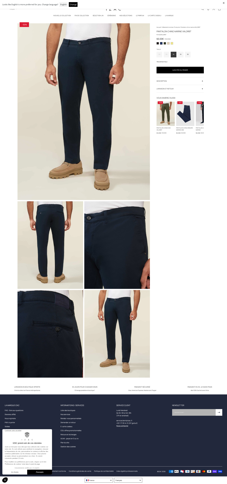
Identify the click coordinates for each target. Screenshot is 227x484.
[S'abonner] (219, 412)
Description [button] (162, 81)
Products (177, 27)
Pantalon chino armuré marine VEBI (184, 129)
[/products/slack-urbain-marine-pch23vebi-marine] (185, 114)
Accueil (159, 27)
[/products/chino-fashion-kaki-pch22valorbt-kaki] (166, 114)
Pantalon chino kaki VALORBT (164, 129)
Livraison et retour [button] (165, 89)
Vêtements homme (167, 27)
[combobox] (99, 480)
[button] (62, 16)
